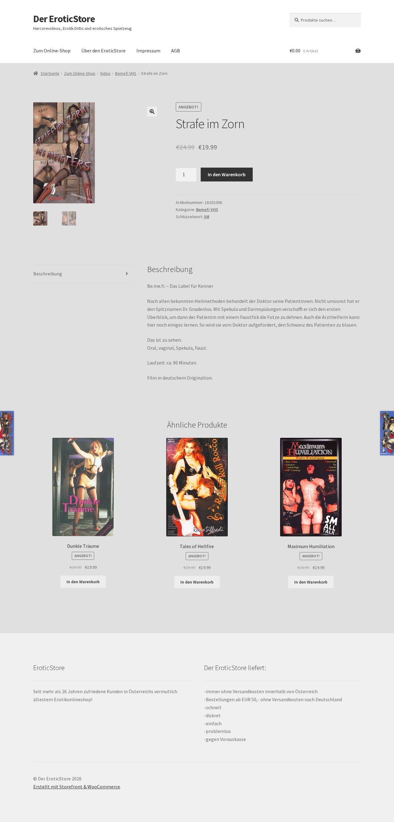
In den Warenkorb (227, 174)
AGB (175, 50)
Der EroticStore (64, 19)
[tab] (83, 274)
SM (206, 216)
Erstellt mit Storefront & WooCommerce (76, 786)
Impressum (148, 50)
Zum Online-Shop (51, 50)
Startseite (50, 73)
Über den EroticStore (103, 50)
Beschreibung (47, 274)
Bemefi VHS (125, 73)
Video (105, 73)
